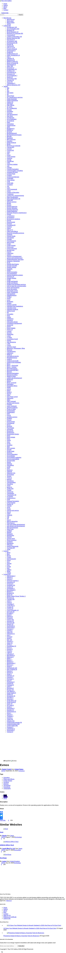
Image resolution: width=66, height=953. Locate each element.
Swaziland (10, 708)
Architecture (12, 27)
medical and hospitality (14, 362)
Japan (10, 643)
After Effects (10, 105)
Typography (11, 83)
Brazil (9, 594)
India (10, 632)
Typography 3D (11, 495)
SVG (8, 468)
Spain (9, 704)
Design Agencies (13, 38)
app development (12, 114)
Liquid (9, 336)
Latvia (9, 652)
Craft (8, 181)
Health (10, 52)
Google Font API (12, 265)
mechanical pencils (13, 356)
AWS (8, 127)
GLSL (8, 262)
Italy (9, 640)
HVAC (9, 298)
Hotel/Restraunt (11, 295)
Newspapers (11, 64)
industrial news (11, 308)
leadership (10, 334)
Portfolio (11, 71)
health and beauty (12, 281)
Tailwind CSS (11, 473)
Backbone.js (10, 128)
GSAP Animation (12, 272)
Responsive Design (13, 434)
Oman (9, 674)
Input (8, 315)
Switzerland (11, 711)
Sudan (9, 707)
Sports (10, 77)
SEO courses (11, 448)
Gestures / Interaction (13, 261)
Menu (8, 364)
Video (8, 513)
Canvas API (10, 147)
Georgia (10, 621)
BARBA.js (10, 130)
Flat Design (10, 237)
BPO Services (11, 139)
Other (10, 66)
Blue (8, 554)
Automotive (10, 124)
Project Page (11, 421)
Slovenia (10, 699)
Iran (8, 635)
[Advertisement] (33, 746)
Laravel (9, 331)
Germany (10, 622)
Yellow (9, 573)
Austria (10, 587)
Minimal (9, 371)
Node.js (9, 392)
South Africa (11, 700)
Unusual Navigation (13, 501)
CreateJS (10, 184)
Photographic (11, 410)
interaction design (12, 322)
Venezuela (11, 730)
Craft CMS (10, 183)
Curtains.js (10, 194)
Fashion (10, 46)
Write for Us (7, 915)
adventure (10, 103)
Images (9, 303)
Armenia (10, 583)
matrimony (10, 353)
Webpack (10, 534)
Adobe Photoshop (12, 100)
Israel (9, 638)
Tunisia (9, 718)
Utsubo (4, 835)
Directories (11, 39)
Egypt (9, 615)
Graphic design (11, 267)
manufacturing (11, 351)
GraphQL (9, 269)
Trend (8, 485)
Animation (10, 111)
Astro (8, 122)
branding (9, 141)
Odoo (8, 395)
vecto (8, 507)
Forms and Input (12, 248)
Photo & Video (11, 409)
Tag (5, 86)
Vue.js (9, 520)
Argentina (11, 582)
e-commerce (10, 216)
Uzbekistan (11, 728)
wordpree (10, 541)
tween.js (9, 487)
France (10, 619)
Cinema (9, 149)
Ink (8, 312)
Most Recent (7, 18)
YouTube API (11, 548)
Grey (8, 562)
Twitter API (10, 488)
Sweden (10, 710)
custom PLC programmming (15, 195)
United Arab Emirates (14, 722)
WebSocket (10, 535)
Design (9, 205)
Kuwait (9, 651)
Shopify (9, 449)
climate (9, 159)
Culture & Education (14, 36)
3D (8, 89)
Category (7, 25)
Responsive (10, 432)
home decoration (12, 289)
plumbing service (12, 417)
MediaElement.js (12, 357)
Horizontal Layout (12, 290)
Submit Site (4, 13)
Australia (11, 585)
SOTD (9, 24)
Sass (8, 442)
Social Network (12, 75)
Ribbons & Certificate (9, 917)
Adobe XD (10, 102)
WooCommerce (11, 540)
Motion (9, 381)
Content (9, 175)
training (9, 479)
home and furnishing (13, 287)
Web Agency (11, 523)
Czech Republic (13, 610)
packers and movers (13, 403)
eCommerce (12, 41)
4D (8, 94)
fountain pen (10, 250)
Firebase (9, 234)
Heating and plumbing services (16, 284)
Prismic (9, 420)
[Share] (33, 818)
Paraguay (10, 679)
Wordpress (10, 543)
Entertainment (12, 43)
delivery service (11, 202)
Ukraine (10, 721)
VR (8, 518)
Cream (9, 557)
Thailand (10, 716)
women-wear (11, 538)
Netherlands (12, 668)
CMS (8, 163)
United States (12, 725)
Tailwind (9, 471)
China (9, 602)
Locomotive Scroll (12, 339)
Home (5, 3)
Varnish (9, 506)
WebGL (9, 532)
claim (8, 152)
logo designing (11, 342)
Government (11, 50)
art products (10, 121)
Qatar (9, 686)
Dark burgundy (11, 559)
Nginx (8, 390)
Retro (8, 435)
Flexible (9, 239)
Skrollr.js (9, 453)
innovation (10, 314)
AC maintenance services (15, 97)
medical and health (12, 361)
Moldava (10, 661)
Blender (9, 136)
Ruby (8, 439)
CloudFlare (10, 161)
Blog (4, 8)
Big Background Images (14, 135)
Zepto (8, 549)
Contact (5, 10)
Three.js (9, 477)
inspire (9, 317)
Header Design (11, 278)
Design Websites (12, 208)
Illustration (10, 301)
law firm (9, 333)
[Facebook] (33, 812)
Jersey (9, 644)
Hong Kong (11, 627)
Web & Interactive (13, 85)
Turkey (10, 719)
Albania (10, 577)
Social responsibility (13, 459)
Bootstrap (10, 138)
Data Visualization (12, 197)
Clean (9, 155)
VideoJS (9, 515)
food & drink (10, 242)
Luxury (9, 345)
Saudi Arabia (11, 693)
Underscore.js (11, 498)
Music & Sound (12, 63)
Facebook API (11, 225)
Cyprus (10, 608)
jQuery (9, 326)
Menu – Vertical (11, 367)
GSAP (9, 270)
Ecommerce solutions (13, 219)
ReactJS (9, 426)
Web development (12, 527)
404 (8, 91)
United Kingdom (13, 724)
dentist (9, 203)
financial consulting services (15, 233)
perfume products (12, 407)
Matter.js (9, 354)
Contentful (10, 178)
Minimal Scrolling (12, 375)
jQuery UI (10, 329)
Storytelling (10, 465)
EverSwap (3, 858)
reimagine (10, 429)
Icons (8, 300)
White (8, 571)
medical (9, 359)
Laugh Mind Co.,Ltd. (8, 848)
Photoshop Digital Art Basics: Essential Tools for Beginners (21, 936)
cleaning (9, 158)
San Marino (11, 691)
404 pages (10, 92)
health (9, 280)
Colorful (9, 167)
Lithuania (10, 654)
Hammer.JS (10, 276)
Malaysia (10, 657)
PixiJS (9, 415)
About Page (10, 96)
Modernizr (10, 379)
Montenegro (11, 663)
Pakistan (10, 675)
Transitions (10, 481)
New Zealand (12, 669)
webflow (9, 530)
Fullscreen (10, 253)
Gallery (5, 5)
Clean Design (11, 156)
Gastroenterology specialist (15, 259)
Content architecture (13, 177)
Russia (10, 690)
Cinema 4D (10, 150)
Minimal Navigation (13, 373)
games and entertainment (14, 258)
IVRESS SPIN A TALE (7, 845)
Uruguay (10, 727)
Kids (9, 57)
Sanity (9, 440)
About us (9, 900)
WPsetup (9, 545)
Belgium (10, 593)
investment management (14, 323)
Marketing (11, 60)
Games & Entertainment (14, 256)
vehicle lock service (13, 510)
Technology (12, 78)
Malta (9, 658)
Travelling (10, 484)
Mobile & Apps (12, 61)
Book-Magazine (12, 32)
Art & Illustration (13, 29)
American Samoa (13, 580)
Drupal (9, 214)
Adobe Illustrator (12, 99)
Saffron (9, 569)
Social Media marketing (14, 457)
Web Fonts (10, 529)
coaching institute (12, 164)
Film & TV (11, 47)
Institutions (10, 318)
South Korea (11, 702)
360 (8, 88)
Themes (10, 80)
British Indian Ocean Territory (16, 596)
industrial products (12, 309)
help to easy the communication (16, 286)
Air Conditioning (12, 108)
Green (9, 560)
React (8, 424)
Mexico (9, 660)
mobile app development (14, 378)
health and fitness (12, 283)
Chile (9, 601)
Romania (10, 688)
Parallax (9, 404)
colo (8, 166)
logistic (9, 340)
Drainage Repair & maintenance (17, 212)
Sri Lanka (10, 705)
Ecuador (10, 613)
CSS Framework (12, 189)
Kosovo (10, 649)
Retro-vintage (11, 437)
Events (10, 44)
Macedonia (11, 655)
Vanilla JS (10, 504)
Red (8, 568)
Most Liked (10, 21)
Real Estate (10, 428)
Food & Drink (12, 49)
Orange (9, 563)
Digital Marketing (12, 211)
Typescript (10, 492)
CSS (8, 188)
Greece (10, 624)
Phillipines (10, 682)
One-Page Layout (12, 396)
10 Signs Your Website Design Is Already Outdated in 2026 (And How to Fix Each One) (29, 928)
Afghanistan (11, 576)
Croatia (10, 607)
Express (9, 223)
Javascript (10, 325)
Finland (10, 618)
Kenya (9, 647)
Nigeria (9, 671)
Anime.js (9, 113)
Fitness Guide (11, 236)
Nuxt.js (9, 393)
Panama (10, 677)
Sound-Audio (11, 460)
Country (7, 574)
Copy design (11, 180)
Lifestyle (10, 58)
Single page (10, 451)
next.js (9, 389)
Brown (9, 555)
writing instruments (12, 546)
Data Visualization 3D (13, 198)
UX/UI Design (11, 502)
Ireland (9, 636)
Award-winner (11, 125)
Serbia (10, 694)
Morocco (10, 665)
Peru (9, 680)
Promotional (11, 72)
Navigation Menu (12, 386)
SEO (8, 446)
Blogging (10, 30)
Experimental (11, 222)
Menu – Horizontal (12, 365)
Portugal (10, 685)
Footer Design (11, 245)
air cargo (9, 106)
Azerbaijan (11, 588)
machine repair (11, 347)
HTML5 (9, 297)
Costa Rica (11, 605)
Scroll (8, 443)
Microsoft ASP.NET (12, 370)
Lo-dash (9, 337)
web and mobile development (16, 524)
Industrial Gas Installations (15, 306)
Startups (9, 463)
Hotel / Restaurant (13, 55)
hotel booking (11, 294)
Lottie (8, 343)
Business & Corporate (15, 33)
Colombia (10, 604)
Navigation (10, 384)
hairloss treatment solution (15, 275)
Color (5, 551)
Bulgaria (10, 598)
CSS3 (9, 191)
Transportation (11, 482)
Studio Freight (7, 769)
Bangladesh (11, 590)
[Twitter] (33, 815)
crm (8, 186)
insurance (10, 320)
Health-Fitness (12, 53)
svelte (8, 467)
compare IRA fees (12, 172)
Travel (10, 82)
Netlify (9, 387)
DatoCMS (10, 200)
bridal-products (11, 142)
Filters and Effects (12, 231)
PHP (8, 414)
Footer (9, 244)
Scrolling (9, 445)
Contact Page (11, 174)
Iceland (9, 630)
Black (8, 552)
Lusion (4, 861)
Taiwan (9, 714)
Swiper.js (9, 470)
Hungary (10, 629)
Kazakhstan (11, 646)
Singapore (11, 696)
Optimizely (10, 398)
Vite (8, 516)
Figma (9, 228)
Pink (8, 565)
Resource (11, 74)
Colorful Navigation (13, 169)
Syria (9, 713)
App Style (10, 116)
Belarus (10, 591)
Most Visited (10, 22)
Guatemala (11, 626)
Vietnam (10, 732)
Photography (12, 69)
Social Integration (12, 454)
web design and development (16, 526)
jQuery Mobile (11, 328)
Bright (8, 144)
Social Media (11, 456)
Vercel (9, 512)
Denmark (10, 612)
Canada (10, 599)
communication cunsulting (15, 170)
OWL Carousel (11, 401)
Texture (9, 476)
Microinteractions (12, 368)
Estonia (10, 616)
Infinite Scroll (11, 311)
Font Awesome (11, 241)
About (5, 7)
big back (9, 131)
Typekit (9, 490)
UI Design (10, 496)
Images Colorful (11, 304)
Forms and (10, 247)
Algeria (9, 579)
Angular (9, 110)
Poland (10, 683)
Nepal (9, 666)
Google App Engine (13, 264)
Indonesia (11, 633)
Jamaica (10, 641)
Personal (10, 68)
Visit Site (3, 820)
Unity (8, 499)
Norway (10, 672)
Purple (9, 566)
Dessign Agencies (12, 209)
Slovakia (10, 697)
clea (8, 153)
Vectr (1, 832)
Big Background (12, 133)
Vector (9, 509)
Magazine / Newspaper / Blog (16, 348)
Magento (9, 350)
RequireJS (10, 431)
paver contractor (12, 406)
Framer (9, 251)
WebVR (9, 537)
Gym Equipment (12, 273)
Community (11, 35)
